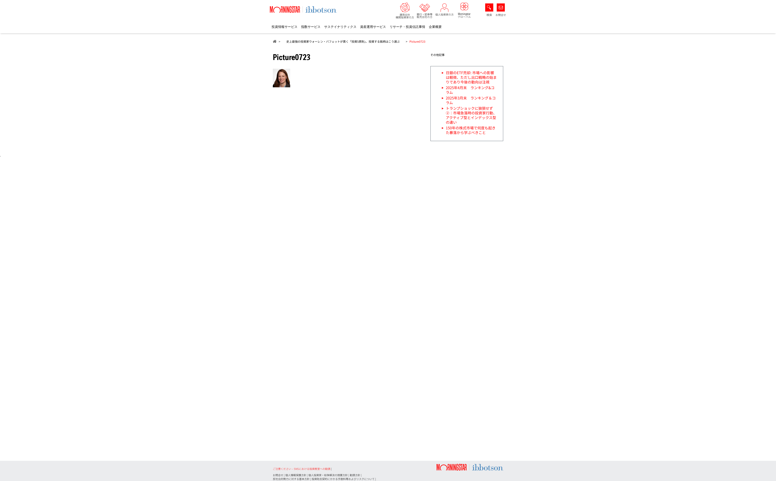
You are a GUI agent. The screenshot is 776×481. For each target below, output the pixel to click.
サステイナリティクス (340, 27)
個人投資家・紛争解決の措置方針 (328, 475)
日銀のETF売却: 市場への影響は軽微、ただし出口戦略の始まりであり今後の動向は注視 (471, 77)
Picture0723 (417, 41)
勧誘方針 (355, 475)
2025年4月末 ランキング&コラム (470, 90)
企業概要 (435, 27)
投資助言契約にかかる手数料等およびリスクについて (343, 479)
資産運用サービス (373, 27)
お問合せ (501, 15)
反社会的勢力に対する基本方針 (291, 479)
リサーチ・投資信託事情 (407, 27)
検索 (489, 15)
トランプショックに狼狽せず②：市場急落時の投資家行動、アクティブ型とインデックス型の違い (471, 115)
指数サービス (311, 27)
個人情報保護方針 (295, 475)
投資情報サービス (284, 27)
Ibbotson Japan (275, 41)
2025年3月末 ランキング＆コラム (471, 100)
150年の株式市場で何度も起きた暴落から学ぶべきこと (471, 130)
